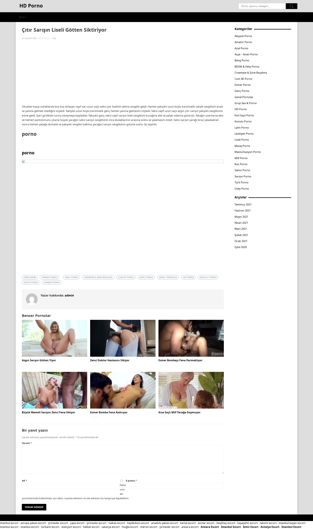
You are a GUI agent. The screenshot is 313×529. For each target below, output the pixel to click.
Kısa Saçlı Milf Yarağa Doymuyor (179, 412)
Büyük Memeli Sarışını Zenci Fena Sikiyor (48, 412)
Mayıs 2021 (241, 216)
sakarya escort (111, 527)
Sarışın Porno (52, 282)
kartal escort (188, 523)
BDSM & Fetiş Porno (247, 66)
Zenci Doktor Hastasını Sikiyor (109, 360)
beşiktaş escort (225, 523)
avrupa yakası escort (33, 523)
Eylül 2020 (241, 247)
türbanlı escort (50, 527)
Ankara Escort (210, 527)
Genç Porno (146, 277)
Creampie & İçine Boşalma (98, 277)
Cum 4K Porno (126, 277)
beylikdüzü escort (138, 523)
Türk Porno (241, 182)
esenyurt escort (71, 527)
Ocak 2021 (241, 241)
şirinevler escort (58, 523)
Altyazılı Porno (243, 36)
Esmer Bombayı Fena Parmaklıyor (180, 360)
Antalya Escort (270, 527)
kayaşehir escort (247, 523)
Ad (24, 480)
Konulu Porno (208, 277)
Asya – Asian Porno (246, 54)
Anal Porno (44, 38)
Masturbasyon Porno (248, 152)
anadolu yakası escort (164, 523)
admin (69, 295)
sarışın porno (49, 277)
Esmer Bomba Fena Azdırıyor (108, 412)
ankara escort (190, 527)
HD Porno (188, 277)
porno (28, 153)
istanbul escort (9, 523)
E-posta (131, 480)
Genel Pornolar (168, 277)
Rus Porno (241, 164)
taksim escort (268, 523)
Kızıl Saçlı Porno (244, 115)
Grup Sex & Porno (246, 103)
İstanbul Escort (231, 527)
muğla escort (130, 527)
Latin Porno (242, 127)
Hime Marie (30, 277)
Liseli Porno (242, 139)
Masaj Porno (242, 146)
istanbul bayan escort (292, 523)
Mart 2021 (241, 229)
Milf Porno (241, 158)
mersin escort (148, 527)
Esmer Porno (243, 85)
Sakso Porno (31, 282)
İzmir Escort (250, 527)
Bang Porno (242, 60)
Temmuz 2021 (243, 204)
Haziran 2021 (243, 210)
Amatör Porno (243, 42)
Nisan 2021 (241, 223)
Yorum (27, 443)
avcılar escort (206, 523)
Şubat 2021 (241, 235)
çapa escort (77, 523)
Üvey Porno (242, 188)
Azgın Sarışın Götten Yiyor (39, 360)
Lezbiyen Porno (244, 133)
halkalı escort (117, 523)
